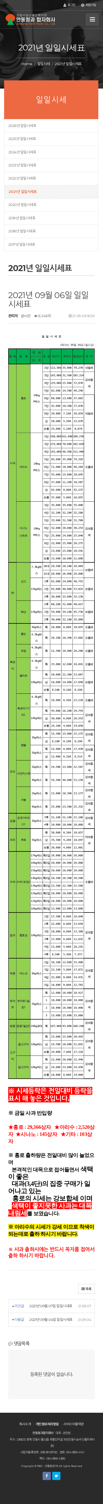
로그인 (71, 5)
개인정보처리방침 (47, 1424)
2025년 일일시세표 (22, 139)
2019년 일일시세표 (22, 218)
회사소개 (25, 1424)
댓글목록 (20, 1343)
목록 (88, 1289)
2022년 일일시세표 (22, 178)
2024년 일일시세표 (22, 152)
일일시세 (43, 64)
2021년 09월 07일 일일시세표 (50, 1306)
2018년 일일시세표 (22, 231)
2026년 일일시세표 (22, 125)
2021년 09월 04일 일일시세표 (50, 1319)
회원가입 (90, 5)
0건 (27, 316)
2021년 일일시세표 (23, 191)
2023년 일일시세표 (22, 165)
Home (26, 64)
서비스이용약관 (73, 1424)
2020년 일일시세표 (22, 204)
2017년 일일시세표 (22, 244)
